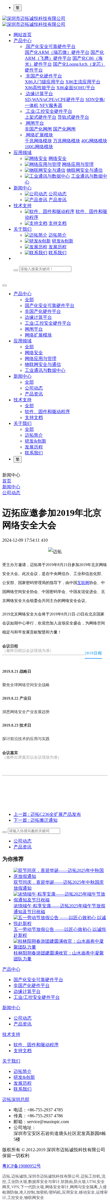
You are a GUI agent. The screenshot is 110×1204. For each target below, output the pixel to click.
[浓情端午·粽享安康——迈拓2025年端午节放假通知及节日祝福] (61, 900)
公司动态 (11, 492)
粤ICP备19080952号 (21, 1166)
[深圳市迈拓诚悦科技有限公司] (55, 22)
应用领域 (23, 152)
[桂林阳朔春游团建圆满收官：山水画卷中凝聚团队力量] (61, 947)
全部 (29, 299)
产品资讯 (23, 846)
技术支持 (23, 205)
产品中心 (23, 40)
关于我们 (23, 229)
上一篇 (47, 814)
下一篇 (36, 820)
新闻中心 (23, 188)
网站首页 (23, 34)
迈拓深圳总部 (15, 1099)
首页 (6, 481)
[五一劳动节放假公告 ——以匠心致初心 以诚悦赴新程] (61, 923)
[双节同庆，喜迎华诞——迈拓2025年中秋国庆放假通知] (61, 876)
